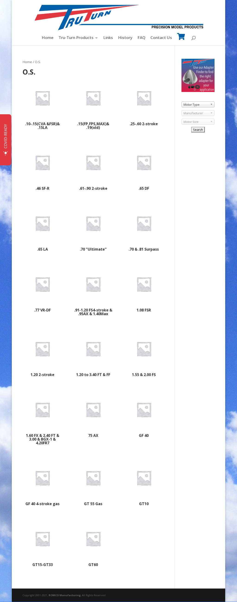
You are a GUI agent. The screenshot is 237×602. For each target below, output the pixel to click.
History (125, 38)
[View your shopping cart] (181, 39)
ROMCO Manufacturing (65, 595)
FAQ (141, 38)
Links (108, 38)
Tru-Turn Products (76, 38)
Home (47, 38)
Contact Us (161, 38)
